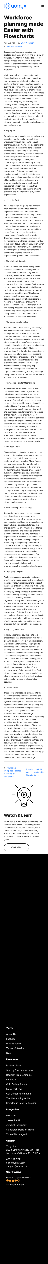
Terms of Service (15, 1048)
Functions (11, 1079)
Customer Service (14, 46)
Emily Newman (27, 43)
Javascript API (13, 1120)
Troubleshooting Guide (18, 1098)
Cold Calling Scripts (16, 1084)
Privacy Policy (13, 1043)
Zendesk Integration (16, 1125)
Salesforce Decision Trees (20, 1129)
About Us (11, 1034)
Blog (8, 1053)
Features (10, 1039)
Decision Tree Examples (19, 1075)
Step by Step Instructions (19, 1070)
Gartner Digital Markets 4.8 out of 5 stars (18, 1181)
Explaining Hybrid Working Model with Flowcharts (34, 772)
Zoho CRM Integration (17, 1134)
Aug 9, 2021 (9, 43)
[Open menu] (42, 6)
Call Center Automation (18, 1093)
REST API (11, 1115)
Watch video (16, 847)
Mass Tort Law (14, 1089)
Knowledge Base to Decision (21, 1103)
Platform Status (14, 1065)
